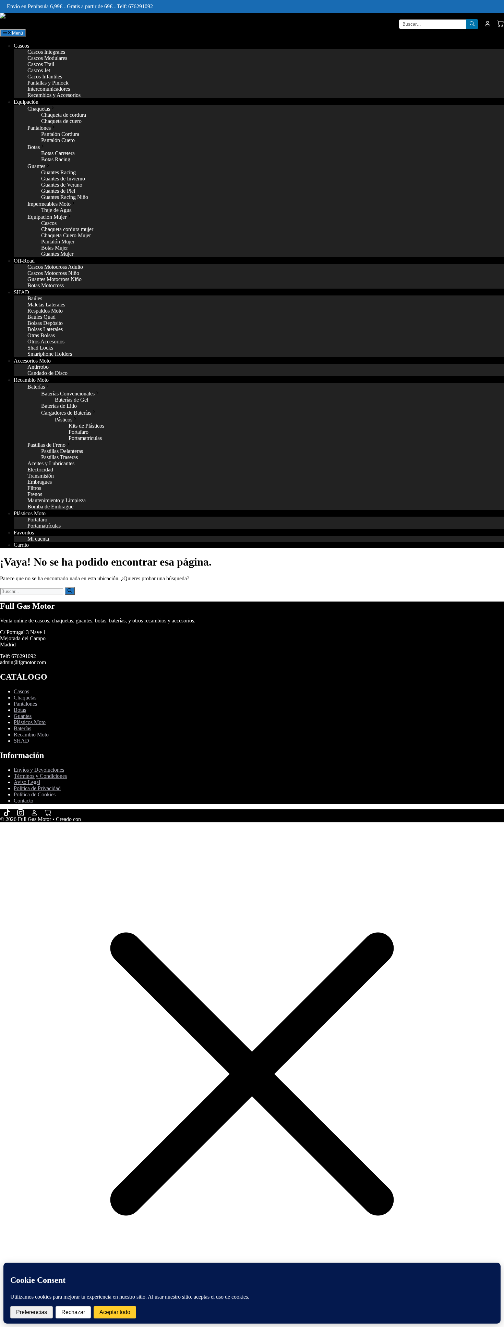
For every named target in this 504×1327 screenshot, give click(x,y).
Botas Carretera (58, 153)
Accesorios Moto (32, 361)
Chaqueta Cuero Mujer (66, 235)
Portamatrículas (85, 438)
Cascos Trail (40, 64)
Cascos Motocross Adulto (55, 267)
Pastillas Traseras (59, 457)
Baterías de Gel (71, 400)
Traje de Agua (56, 210)
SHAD (21, 292)
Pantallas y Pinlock (48, 83)
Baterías (36, 387)
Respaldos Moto (45, 311)
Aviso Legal (27, 782)
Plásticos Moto (30, 513)
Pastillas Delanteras (62, 451)
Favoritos (24, 532)
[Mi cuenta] (487, 24)
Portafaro (78, 432)
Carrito (21, 545)
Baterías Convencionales (68, 393)
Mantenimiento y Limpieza (56, 500)
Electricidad (40, 469)
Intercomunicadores (48, 89)
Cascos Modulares (47, 58)
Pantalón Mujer (57, 241)
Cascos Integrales (46, 52)
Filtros (34, 488)
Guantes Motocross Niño (54, 279)
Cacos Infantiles (44, 76)
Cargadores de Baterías (66, 413)
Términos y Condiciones (40, 776)
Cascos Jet (38, 70)
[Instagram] (20, 812)
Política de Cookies (35, 794)
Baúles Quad (41, 317)
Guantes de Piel (58, 191)
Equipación (26, 102)
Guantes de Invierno (63, 178)
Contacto (23, 801)
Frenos (34, 494)
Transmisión (40, 476)
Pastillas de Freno (46, 445)
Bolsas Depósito (45, 323)
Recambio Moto (31, 380)
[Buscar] (472, 24)
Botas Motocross (45, 285)
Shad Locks (40, 348)
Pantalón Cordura (60, 134)
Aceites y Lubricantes (50, 463)
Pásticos (63, 419)
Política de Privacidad (37, 788)
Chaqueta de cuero (61, 121)
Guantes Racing (58, 172)
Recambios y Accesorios (54, 95)
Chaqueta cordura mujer (67, 229)
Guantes (36, 166)
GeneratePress (97, 819)
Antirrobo (38, 367)
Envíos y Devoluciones (39, 770)
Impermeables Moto (49, 204)
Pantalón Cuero (58, 140)
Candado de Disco (47, 373)
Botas (33, 147)
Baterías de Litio (59, 406)
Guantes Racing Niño (64, 197)
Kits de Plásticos (86, 426)
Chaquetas (38, 109)
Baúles (34, 298)
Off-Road (24, 261)
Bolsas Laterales (45, 329)
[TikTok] (6, 812)
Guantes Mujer (57, 254)
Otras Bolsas (41, 335)
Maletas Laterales (46, 304)
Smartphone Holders (49, 354)
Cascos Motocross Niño (53, 273)
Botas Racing (55, 159)
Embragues (39, 482)
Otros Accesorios (45, 341)
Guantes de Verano (61, 185)
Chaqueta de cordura (63, 115)
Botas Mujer (54, 248)
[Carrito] (500, 24)
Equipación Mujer (47, 217)
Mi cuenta (38, 539)
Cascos (21, 46)
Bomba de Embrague (50, 506)
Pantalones (39, 128)
